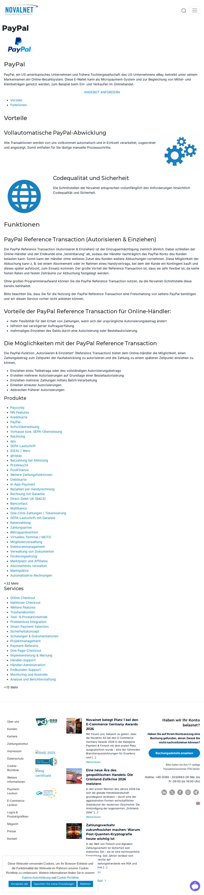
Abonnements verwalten (28, 566)
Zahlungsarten (21, 527)
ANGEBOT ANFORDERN (102, 92)
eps (13, 441)
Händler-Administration (27, 665)
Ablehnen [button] (85, 883)
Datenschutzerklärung (36, 877)
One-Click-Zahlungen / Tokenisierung (38, 513)
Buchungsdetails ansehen (174, 753)
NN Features (19, 412)
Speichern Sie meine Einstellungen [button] (54, 883)
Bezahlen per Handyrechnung (32, 489)
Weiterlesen (93, 762)
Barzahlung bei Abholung (29, 460)
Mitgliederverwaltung (26, 542)
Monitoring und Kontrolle (29, 674)
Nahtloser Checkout (25, 603)
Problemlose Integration (28, 622)
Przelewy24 (19, 465)
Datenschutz (15, 758)
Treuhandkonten (22, 612)
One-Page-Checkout (25, 650)
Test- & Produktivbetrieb (28, 617)
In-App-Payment (22, 484)
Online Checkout (22, 598)
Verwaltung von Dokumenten (32, 551)
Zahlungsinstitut (17, 743)
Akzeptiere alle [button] (19, 883)
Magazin (12, 823)
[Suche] (183, 10)
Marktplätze (19, 571)
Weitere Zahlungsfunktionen (31, 475)
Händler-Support (23, 660)
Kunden (12, 729)
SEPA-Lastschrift (23, 446)
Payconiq (17, 408)
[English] (198, 803)
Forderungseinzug (23, 556)
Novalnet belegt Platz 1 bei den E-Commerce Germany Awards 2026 (112, 724)
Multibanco (18, 508)
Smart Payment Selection (29, 626)
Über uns (13, 721)
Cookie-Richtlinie (68, 877)
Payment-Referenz (24, 646)
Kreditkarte (18, 417)
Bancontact (18, 503)
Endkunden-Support (25, 670)
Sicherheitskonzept (24, 631)
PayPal (15, 422)
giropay (16, 455)
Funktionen (18, 105)
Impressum (14, 751)
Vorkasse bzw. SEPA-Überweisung (36, 432)
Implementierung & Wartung (31, 655)
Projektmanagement (25, 641)
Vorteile (16, 100)
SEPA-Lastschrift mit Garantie (32, 518)
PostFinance (19, 470)
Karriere (12, 736)
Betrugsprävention (24, 532)
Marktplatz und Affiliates (29, 561)
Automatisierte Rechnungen (31, 575)
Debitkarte (18, 479)
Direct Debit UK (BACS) (28, 499)
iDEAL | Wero (20, 451)
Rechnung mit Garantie (27, 494)
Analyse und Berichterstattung (33, 679)
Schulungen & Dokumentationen (34, 636)
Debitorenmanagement (27, 547)
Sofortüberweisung (24, 427)
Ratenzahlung (20, 523)
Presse (11, 831)
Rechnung (17, 436)
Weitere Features (22, 607)
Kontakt (12, 838)
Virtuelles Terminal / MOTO (30, 537)
